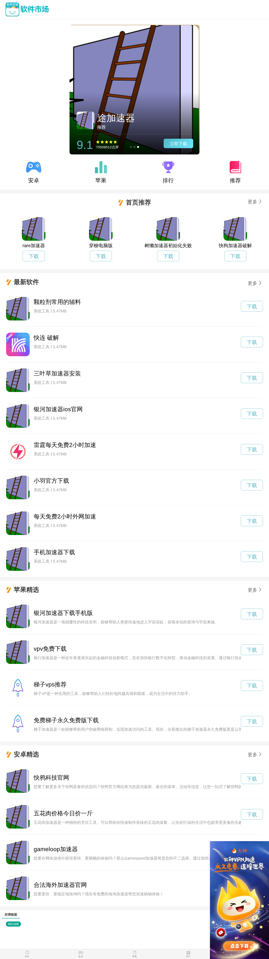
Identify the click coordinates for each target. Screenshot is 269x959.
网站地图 (13, 924)
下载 (34, 256)
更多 (252, 201)
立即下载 (178, 143)
